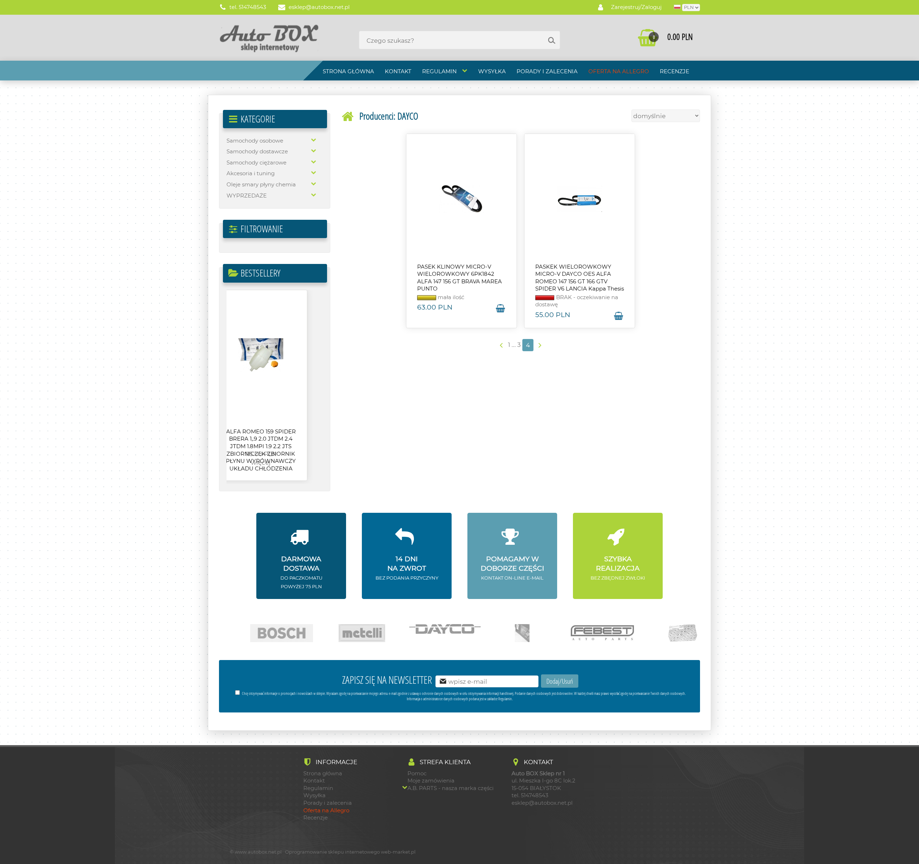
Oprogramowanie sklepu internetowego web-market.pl (350, 852)
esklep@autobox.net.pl (318, 7)
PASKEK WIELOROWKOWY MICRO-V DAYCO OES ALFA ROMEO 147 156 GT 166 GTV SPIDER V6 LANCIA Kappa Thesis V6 (579, 281)
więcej (275, 462)
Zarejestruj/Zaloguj (636, 7)
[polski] (677, 7)
